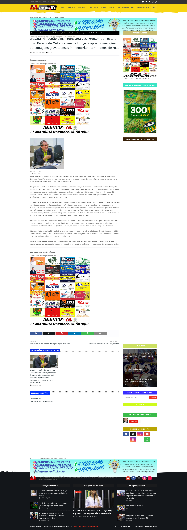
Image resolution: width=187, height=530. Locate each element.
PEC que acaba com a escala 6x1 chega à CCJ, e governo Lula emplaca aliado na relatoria (54, 493)
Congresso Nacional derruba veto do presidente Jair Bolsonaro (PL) (138, 380)
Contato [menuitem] (93, 7)
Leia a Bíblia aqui (53, 2)
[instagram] (152, 2)
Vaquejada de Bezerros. (133, 369)
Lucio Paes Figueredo (38, 52)
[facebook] (143, 2)
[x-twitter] (133, 434)
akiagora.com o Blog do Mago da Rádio (85, 526)
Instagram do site (126, 526)
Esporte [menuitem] (103, 7)
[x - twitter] (146, 2)
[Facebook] (140, 439)
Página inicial (35, 33)
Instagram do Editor (151, 526)
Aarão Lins (43, 33)
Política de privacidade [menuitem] (126, 7)
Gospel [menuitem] (112, 7)
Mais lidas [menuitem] (81, 7)
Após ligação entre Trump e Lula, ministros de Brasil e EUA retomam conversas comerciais (51, 515)
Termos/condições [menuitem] (143, 7)
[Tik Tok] (154, 434)
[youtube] (149, 2)
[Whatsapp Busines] (154, 439)
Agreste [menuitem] (70, 7)
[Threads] (126, 439)
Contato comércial (35, 2)
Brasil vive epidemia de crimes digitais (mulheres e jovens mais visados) (53, 504)
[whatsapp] (147, 439)
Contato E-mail (138, 526)
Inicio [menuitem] (62, 7)
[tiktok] (155, 2)
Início (44, 2)
